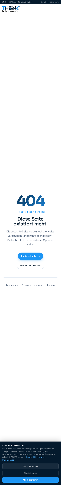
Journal (38, 285)
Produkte (26, 285)
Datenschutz (8, 460)
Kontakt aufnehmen (30, 265)
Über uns (50, 285)
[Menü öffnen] (56, 9)
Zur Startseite (28, 256)
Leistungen (12, 285)
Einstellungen (30, 473)
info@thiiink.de (26, 2)
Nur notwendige (30, 466)
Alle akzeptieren (30, 479)
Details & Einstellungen (36, 457)
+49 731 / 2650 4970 (51, 2)
